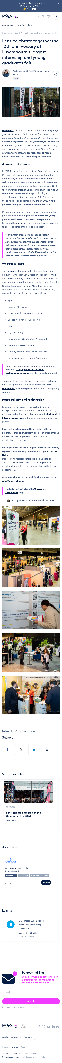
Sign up (14, 1037)
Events (20, 25)
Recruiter (28, 1037)
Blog (29, 25)
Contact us (6, 1053)
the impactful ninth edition (26, 223)
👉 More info (29, 8)
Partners (17, 1053)
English (15, 1047)
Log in (5, 1037)
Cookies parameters (10, 1057)
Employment (8, 25)
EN (35, 16)
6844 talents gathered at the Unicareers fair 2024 (23, 814)
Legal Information (31, 1053)
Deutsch (24, 1047)
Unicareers (12, 271)
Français (5, 1047)
